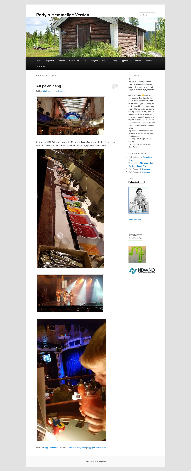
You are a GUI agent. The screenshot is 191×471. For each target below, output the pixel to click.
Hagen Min (50, 60)
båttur (71, 447)
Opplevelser (126, 60)
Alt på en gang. (49, 85)
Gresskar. (146, 169)
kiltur (84, 447)
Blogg (45, 447)
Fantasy (78, 447)
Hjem (39, 60)
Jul (85, 60)
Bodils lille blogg (134, 219)
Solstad (138, 60)
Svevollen (41, 66)
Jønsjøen (94, 60)
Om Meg (113, 60)
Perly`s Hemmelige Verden (62, 15)
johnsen (61, 91)
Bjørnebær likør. (147, 163)
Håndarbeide (74, 60)
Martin (131, 166)
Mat (103, 60)
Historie (62, 60)
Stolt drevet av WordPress (95, 461)
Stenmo (149, 60)
